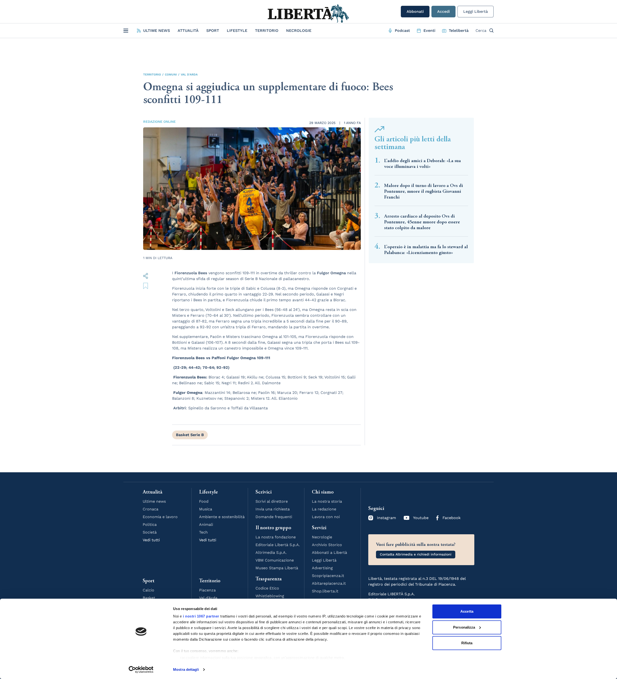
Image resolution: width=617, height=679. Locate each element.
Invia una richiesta (272, 509)
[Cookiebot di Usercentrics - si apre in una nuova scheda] (141, 669)
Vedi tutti (151, 540)
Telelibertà (459, 30)
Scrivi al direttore (271, 501)
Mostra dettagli (186, 669)
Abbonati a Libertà (329, 552)
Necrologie (298, 30)
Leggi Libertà (475, 11)
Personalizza (464, 627)
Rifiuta (467, 643)
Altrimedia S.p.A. (271, 552)
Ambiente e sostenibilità (222, 516)
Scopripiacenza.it (328, 575)
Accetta (466, 611)
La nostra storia (327, 501)
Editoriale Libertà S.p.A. (277, 544)
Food (203, 501)
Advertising (322, 568)
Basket (149, 598)
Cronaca (150, 509)
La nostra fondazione (275, 537)
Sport (212, 30)
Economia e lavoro (160, 516)
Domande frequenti (273, 516)
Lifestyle (237, 30)
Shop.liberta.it (325, 591)
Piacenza (207, 590)
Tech (203, 532)
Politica (150, 524)
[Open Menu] (125, 31)
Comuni (171, 74)
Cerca (481, 30)
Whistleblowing (269, 596)
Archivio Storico (327, 544)
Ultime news (154, 501)
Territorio (266, 30)
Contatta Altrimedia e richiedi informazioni (415, 554)
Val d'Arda (189, 74)
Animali (206, 524)
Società (150, 532)
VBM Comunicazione (274, 560)
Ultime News (156, 30)
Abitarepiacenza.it (329, 583)
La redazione (324, 509)
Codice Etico (267, 588)
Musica (205, 509)
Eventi (429, 30)
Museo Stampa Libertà (276, 568)
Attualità (188, 30)
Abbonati (415, 11)
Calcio (148, 590)
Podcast (402, 30)
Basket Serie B (190, 434)
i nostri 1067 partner (201, 616)
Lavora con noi (326, 516)
